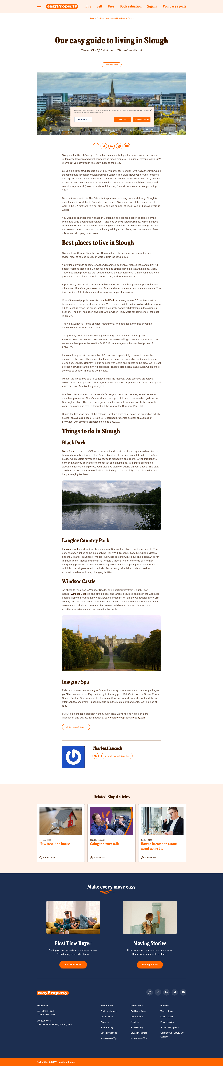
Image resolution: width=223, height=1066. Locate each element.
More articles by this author (117, 756)
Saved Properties (109, 1033)
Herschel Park (106, 300)
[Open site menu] (39, 6)
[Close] (151, 110)
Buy (88, 7)
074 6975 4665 (44, 1021)
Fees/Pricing (107, 1027)
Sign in (152, 7)
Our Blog (100, 18)
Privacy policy (167, 1022)
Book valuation (131, 7)
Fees (111, 7)
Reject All (122, 119)
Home (91, 18)
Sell (99, 7)
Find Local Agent (109, 1011)
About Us (105, 1022)
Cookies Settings (83, 119)
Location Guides (113, 65)
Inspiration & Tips (109, 1038)
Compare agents (174, 6)
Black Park (68, 451)
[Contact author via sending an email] (96, 756)
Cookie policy (166, 1016)
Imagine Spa (96, 690)
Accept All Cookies (142, 119)
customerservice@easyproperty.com (125, 717)
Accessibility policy (169, 1027)
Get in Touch (107, 1016)
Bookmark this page (78, 727)
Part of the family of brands (56, 1062)
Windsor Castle (79, 593)
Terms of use (166, 1011)
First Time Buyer (73, 964)
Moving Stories (150, 964)
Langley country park (73, 549)
